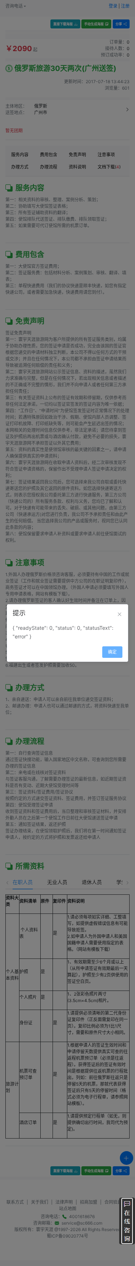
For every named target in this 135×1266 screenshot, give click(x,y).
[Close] (119, 614)
